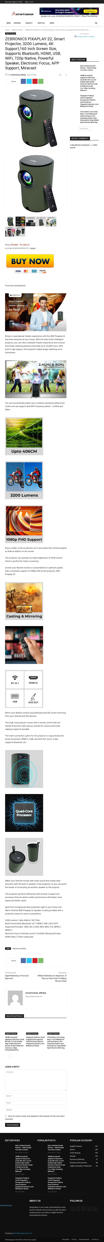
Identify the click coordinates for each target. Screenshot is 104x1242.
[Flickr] (83, 1209)
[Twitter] (90, 1)
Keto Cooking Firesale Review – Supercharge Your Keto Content (88, 68)
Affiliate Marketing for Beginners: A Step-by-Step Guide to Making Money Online (52, 978)
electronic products (19, 948)
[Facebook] (83, 1)
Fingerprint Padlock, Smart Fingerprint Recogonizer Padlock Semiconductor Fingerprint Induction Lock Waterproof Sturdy (35, 1041)
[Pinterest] (35, 81)
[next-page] (10, 1056)
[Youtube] (97, 1)
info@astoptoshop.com (23, 1233)
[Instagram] (86, 1)
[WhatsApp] (40, 81)
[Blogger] (72, 1209)
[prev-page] (6, 1056)
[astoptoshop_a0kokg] (6, 74)
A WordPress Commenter (80, 145)
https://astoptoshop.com (33, 996)
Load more (84, 129)
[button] (96, 23)
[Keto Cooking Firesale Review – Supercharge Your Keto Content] (74, 68)
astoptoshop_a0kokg (18, 75)
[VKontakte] (95, 1209)
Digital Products (17, 30)
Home (7, 30)
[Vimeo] (93, 1)
